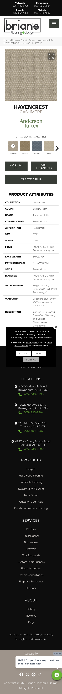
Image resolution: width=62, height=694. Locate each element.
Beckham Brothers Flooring (31, 508)
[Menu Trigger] (54, 23)
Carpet (24, 40)
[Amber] (25, 146)
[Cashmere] (13, 146)
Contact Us (16, 166)
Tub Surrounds (31, 555)
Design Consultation (31, 574)
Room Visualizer (31, 568)
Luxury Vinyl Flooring (31, 488)
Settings (31, 359)
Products (33, 40)
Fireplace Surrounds (31, 581)
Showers (31, 548)
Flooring (15, 40)
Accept (23, 353)
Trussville (20, 11)
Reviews (31, 615)
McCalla (41, 11)
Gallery (31, 609)
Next (56, 146)
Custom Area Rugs (31, 501)
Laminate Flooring (31, 482)
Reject (39, 353)
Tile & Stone (31, 495)
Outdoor (31, 587)
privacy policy (32, 342)
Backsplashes (31, 535)
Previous (5, 146)
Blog (31, 622)
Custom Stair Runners (31, 561)
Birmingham (41, 4)
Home (6, 40)
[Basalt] (49, 146)
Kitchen (31, 529)
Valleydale (20, 4)
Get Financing (44, 166)
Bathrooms (31, 542)
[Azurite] (37, 146)
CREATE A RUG (31, 179)
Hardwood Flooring (31, 475)
